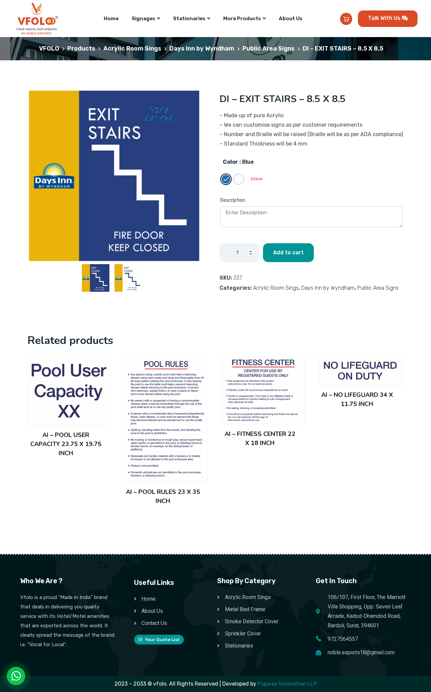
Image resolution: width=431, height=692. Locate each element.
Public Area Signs (378, 288)
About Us (290, 18)
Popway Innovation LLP (287, 684)
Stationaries (189, 18)
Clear (257, 179)
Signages (143, 18)
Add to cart (288, 252)
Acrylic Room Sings (276, 288)
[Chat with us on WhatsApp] (16, 676)
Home (111, 18)
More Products (242, 18)
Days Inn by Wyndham (328, 288)
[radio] (226, 179)
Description (232, 200)
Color (230, 162)
